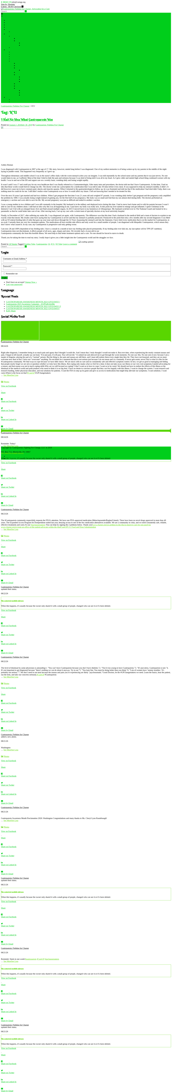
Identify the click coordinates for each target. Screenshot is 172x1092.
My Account (16, 102)
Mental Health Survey (30, 90)
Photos (6, 382)
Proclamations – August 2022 (23, 56)
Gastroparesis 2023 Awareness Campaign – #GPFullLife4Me (35, 52)
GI (49, 244)
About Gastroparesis (14, 25)
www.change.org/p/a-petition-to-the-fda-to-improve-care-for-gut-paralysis (121, 525)
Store (8, 97)
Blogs (13, 47)
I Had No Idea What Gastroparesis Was (27, 119)
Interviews (20, 41)
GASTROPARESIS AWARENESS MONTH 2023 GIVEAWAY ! (33, 302)
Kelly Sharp (11, 311)
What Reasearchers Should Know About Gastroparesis (38, 38)
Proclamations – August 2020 (28, 86)
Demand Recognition (19, 59)
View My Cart (17, 99)
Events (8, 29)
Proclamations (21, 72)
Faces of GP (11, 27)
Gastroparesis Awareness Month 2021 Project (34, 63)
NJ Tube (59, 244)
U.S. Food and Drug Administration (81, 527)
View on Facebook (8, 386)
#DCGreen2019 (22, 65)
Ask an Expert (27, 43)
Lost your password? (14, 284)
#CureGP (31, 373)
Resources (10, 34)
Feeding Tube (29, 244)
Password (7, 266)
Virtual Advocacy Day (30, 81)
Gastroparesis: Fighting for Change (15, 342)
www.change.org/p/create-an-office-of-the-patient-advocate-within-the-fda (30, 527)
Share (3, 392)
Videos (14, 36)
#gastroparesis (30, 959)
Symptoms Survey (28, 95)
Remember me (12, 274)
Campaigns (10, 50)
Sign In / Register (8, 4)
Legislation (20, 68)
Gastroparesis (41, 244)
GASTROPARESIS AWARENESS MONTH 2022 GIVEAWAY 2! (38, 32)
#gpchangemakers (38, 525)
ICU (53, 244)
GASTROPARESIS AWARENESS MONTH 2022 (32, 54)
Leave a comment (70, 244)
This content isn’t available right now (12, 453)
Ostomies (25, 45)
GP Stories (13, 244)
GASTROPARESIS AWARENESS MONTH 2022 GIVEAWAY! (33, 309)
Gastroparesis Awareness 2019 (28, 75)
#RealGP (24, 79)
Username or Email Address (15, 259)
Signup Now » (31, 282)
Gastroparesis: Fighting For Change (49, 125)
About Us (10, 22)
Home (8, 20)
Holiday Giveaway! (24, 84)
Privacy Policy (12, 458)
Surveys (19, 88)
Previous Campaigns (19, 61)
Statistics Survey (27, 93)
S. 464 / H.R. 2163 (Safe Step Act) (35, 70)
